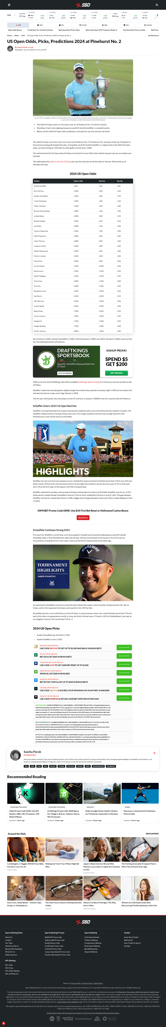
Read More (83, 517)
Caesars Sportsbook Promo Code (57, 952)
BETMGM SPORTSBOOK (49, 645)
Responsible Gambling (13, 949)
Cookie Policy (97, 983)
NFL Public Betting (12, 971)
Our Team (9, 943)
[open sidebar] (9, 5)
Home (9, 35)
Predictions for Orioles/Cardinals (40, 30)
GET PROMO (116, 373)
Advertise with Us (12, 946)
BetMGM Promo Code (53, 937)
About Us (8, 937)
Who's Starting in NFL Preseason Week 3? (101, 30)
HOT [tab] (18, 26)
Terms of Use (87, 983)
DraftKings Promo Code (54, 946)
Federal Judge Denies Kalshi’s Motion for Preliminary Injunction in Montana (101, 812)
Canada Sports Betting (92, 943)
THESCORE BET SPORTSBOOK (51, 662)
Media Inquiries (11, 955)
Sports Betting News (18, 807)
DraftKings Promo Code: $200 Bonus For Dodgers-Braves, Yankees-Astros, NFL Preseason (63, 814)
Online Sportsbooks (91, 937)
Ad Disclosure (153, 35)
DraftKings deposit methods (89, 382)
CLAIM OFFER (124, 647)
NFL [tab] (62, 25)
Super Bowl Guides (131, 937)
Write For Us (10, 952)
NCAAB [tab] (149, 25)
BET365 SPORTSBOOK (48, 654)
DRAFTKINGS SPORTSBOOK (50, 671)
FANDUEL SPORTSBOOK (49, 679)
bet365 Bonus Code (52, 943)
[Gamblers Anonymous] (97, 1019)
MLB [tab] (41, 25)
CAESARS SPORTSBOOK (49, 688)
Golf (23, 35)
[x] (154, 753)
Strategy (127, 946)
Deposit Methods (90, 952)
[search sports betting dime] (157, 4)
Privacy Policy (75, 983)
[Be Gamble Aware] (83, 1019)
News (16, 35)
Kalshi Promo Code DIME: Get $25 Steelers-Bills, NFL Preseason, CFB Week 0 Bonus (24, 814)
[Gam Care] (58, 1018)
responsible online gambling (67, 1002)
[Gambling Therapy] (67, 1019)
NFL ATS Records (11, 974)
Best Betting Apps (91, 949)
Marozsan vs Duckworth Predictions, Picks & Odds (140, 812)
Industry (90, 807)
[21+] (52, 1018)
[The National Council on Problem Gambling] (110, 1019)
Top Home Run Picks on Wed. (134, 30)
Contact (8, 940)
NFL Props (9, 968)
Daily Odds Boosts (15, 30)
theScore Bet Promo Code (54, 940)
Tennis (127, 807)
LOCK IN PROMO (65, 373)
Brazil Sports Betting (92, 946)
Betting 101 (128, 940)
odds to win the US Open (60, 161)
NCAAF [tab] (84, 25)
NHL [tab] (127, 25)
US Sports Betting (91, 940)
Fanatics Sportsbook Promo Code (57, 955)
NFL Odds (9, 965)
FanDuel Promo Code (53, 949)
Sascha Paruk (22, 47)
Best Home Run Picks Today (69, 30)
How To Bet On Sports (132, 943)
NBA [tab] (105, 25)
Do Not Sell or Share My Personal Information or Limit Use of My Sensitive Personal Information (83, 1013)
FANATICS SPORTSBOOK (49, 696)
